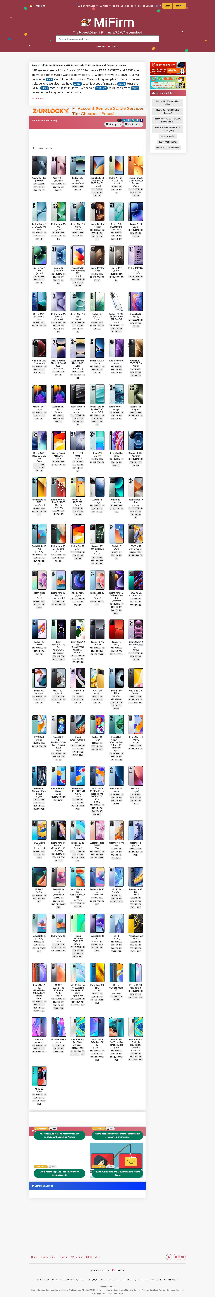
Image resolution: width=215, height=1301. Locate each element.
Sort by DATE (133, 124)
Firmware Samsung (166, 1290)
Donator (63, 1257)
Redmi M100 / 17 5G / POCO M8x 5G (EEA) (167, 129)
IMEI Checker (122, 5)
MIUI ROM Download (97, 1290)
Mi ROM (85, 1290)
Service (149, 5)
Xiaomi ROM (111, 1290)
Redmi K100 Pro (168, 136)
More (105, 5)
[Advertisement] (87, 137)
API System (76, 1257)
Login (167, 6)
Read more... (38, 98)
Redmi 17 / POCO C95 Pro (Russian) (167, 111)
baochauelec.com (116, 1293)
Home (34, 1257)
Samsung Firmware (125, 1290)
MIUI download (75, 1290)
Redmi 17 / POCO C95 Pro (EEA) (167, 102)
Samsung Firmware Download (146, 1290)
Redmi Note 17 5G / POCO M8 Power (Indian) (168, 120)
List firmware (88, 5)
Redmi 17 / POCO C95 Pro (167, 147)
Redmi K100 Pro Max (168, 142)
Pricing (137, 5)
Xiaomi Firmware (38, 1290)
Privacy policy (48, 1257)
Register (179, 6)
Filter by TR (113, 124)
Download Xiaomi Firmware (57, 1290)
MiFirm (40, 5)
